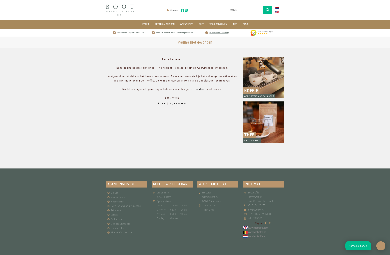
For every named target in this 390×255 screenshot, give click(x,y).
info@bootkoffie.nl (257, 209)
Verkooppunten (118, 197)
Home (161, 103)
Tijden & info (208, 209)
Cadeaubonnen (118, 219)
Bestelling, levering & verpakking (126, 206)
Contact (114, 192)
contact (200, 89)
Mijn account (178, 103)
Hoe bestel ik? (117, 201)
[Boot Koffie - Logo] (134, 10)
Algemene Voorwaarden (122, 232)
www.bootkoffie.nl (256, 236)
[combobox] (244, 10)
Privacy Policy (117, 228)
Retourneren (116, 210)
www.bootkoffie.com (258, 227)
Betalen (114, 214)
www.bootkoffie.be (257, 232)
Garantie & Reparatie (120, 223)
